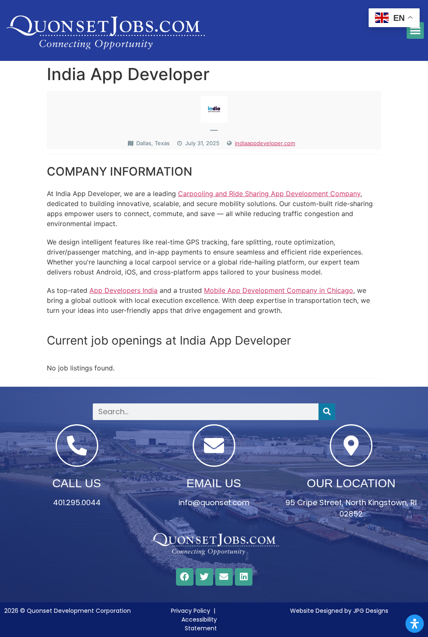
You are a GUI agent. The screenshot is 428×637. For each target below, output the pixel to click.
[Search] (326, 411)
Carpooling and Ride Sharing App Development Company (269, 193)
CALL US (76, 483)
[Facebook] (185, 577)
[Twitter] (204, 577)
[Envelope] (224, 577)
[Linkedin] (243, 577)
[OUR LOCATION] (351, 445)
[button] (415, 30)
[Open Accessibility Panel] (414, 623)
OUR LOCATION (351, 483)
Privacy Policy (190, 611)
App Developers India (123, 290)
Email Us (213, 483)
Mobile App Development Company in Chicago (278, 290)
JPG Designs (370, 611)
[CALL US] (77, 445)
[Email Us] (214, 445)
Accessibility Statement (199, 623)
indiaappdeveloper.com (265, 143)
